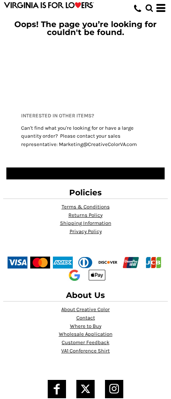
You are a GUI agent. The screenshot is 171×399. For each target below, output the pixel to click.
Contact (85, 318)
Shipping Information (85, 223)
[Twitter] (85, 389)
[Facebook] (57, 389)
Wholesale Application (86, 334)
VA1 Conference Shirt (85, 351)
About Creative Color (85, 309)
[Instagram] (114, 389)
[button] (149, 8)
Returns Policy (85, 215)
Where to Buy (85, 326)
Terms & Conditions (86, 207)
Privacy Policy (86, 231)
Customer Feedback (85, 342)
